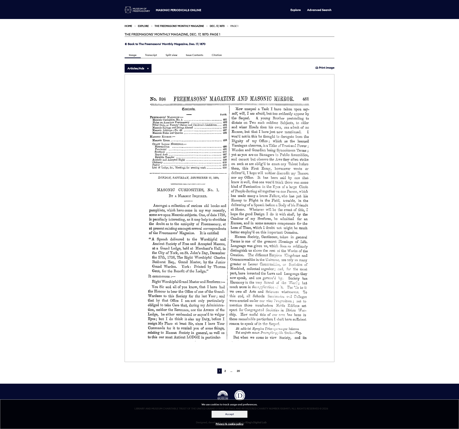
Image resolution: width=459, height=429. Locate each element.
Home (128, 26)
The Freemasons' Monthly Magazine (179, 26)
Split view (171, 55)
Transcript (151, 55)
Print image (326, 67)
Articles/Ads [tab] (135, 68)
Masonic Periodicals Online (178, 10)
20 (238, 371)
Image (132, 55)
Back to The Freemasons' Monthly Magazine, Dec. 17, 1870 (166, 44)
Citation (217, 55)
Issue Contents (194, 55)
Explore (295, 10)
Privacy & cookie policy (229, 424)
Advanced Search (319, 10)
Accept (229, 414)
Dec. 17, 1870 (217, 26)
